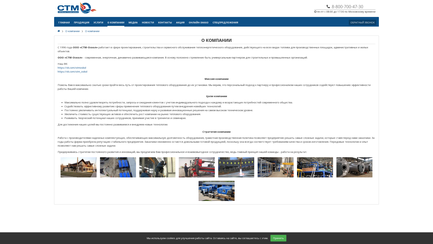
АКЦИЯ (180, 22)
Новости (148, 22)
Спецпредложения (225, 22)
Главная (64, 22)
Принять (278, 238)
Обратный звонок (362, 22)
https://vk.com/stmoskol (72, 67)
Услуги (98, 22)
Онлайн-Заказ (198, 22)
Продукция (81, 22)
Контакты (165, 22)
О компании (115, 22)
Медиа (133, 22)
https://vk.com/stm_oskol (72, 71)
